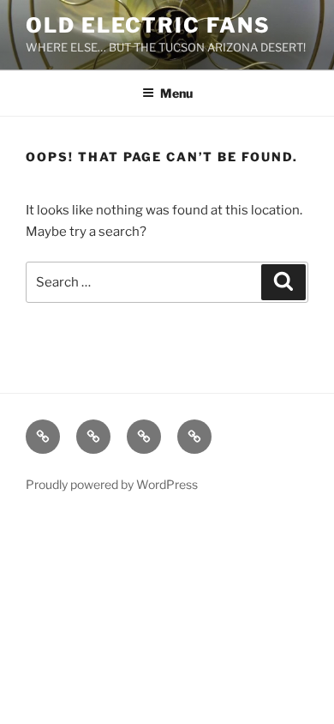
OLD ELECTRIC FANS (148, 25)
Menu (176, 93)
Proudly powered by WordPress (112, 484)
